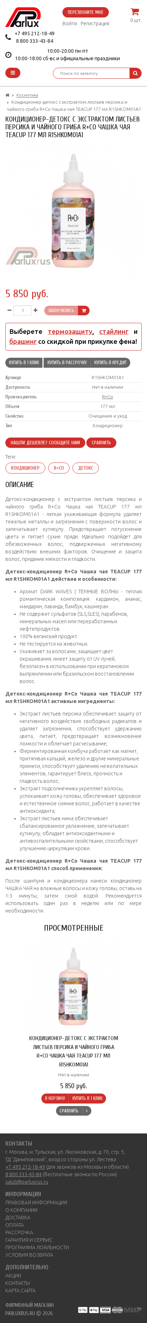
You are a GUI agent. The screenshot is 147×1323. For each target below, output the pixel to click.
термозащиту (70, 331)
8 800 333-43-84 (34, 41)
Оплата (14, 1225)
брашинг (23, 341)
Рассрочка (19, 1232)
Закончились (61, 310)
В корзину (55, 1098)
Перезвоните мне (85, 12)
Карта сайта (20, 1290)
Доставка (17, 1217)
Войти (69, 23)
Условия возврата (29, 1255)
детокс (85, 468)
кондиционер (25, 468)
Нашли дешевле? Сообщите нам (45, 443)
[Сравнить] (86, 1111)
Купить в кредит (110, 362)
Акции (13, 1275)
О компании (21, 1210)
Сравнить (101, 443)
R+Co (107, 396)
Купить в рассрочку (67, 362)
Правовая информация (36, 1202)
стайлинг (113, 331)
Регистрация (95, 23)
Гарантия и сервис (28, 1240)
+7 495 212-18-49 (35, 33)
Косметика (27, 95)
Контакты (17, 1283)
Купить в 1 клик (24, 362)
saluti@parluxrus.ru (26, 1182)
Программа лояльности (37, 1247)
